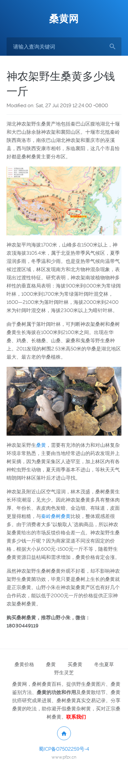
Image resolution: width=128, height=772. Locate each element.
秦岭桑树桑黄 (56, 516)
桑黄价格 (24, 664)
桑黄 (41, 445)
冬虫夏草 (104, 664)
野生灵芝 (64, 673)
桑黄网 (64, 18)
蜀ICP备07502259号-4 (64, 749)
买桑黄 (75, 664)
